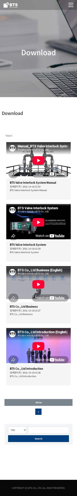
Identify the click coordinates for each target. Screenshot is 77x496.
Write (39, 402)
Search (38, 438)
